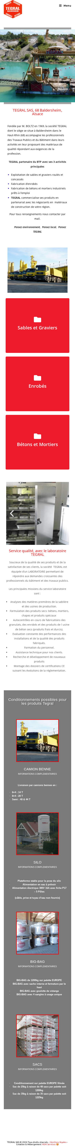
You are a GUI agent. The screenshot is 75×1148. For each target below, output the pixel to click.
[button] (11, 513)
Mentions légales (58, 1142)
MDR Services (49, 1144)
